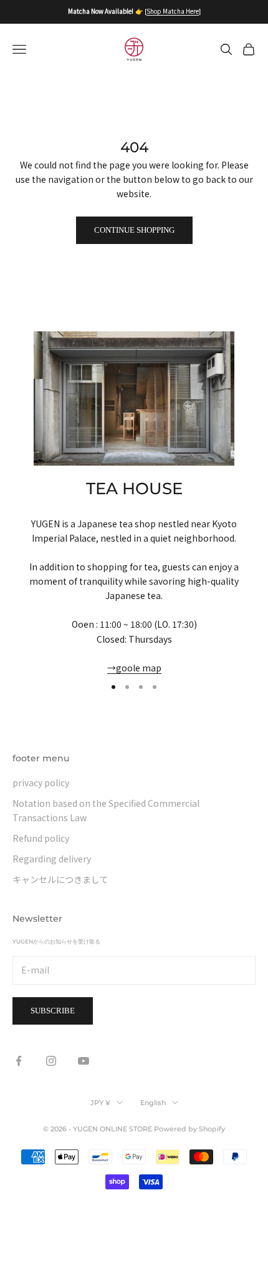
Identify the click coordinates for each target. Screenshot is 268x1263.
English (153, 1102)
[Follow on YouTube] (83, 1061)
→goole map (134, 667)
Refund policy (40, 838)
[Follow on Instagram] (51, 1061)
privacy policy (40, 782)
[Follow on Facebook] (18, 1061)
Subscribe (53, 1010)
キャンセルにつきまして (60, 879)
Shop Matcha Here (172, 11)
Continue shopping (134, 230)
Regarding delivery (51, 858)
